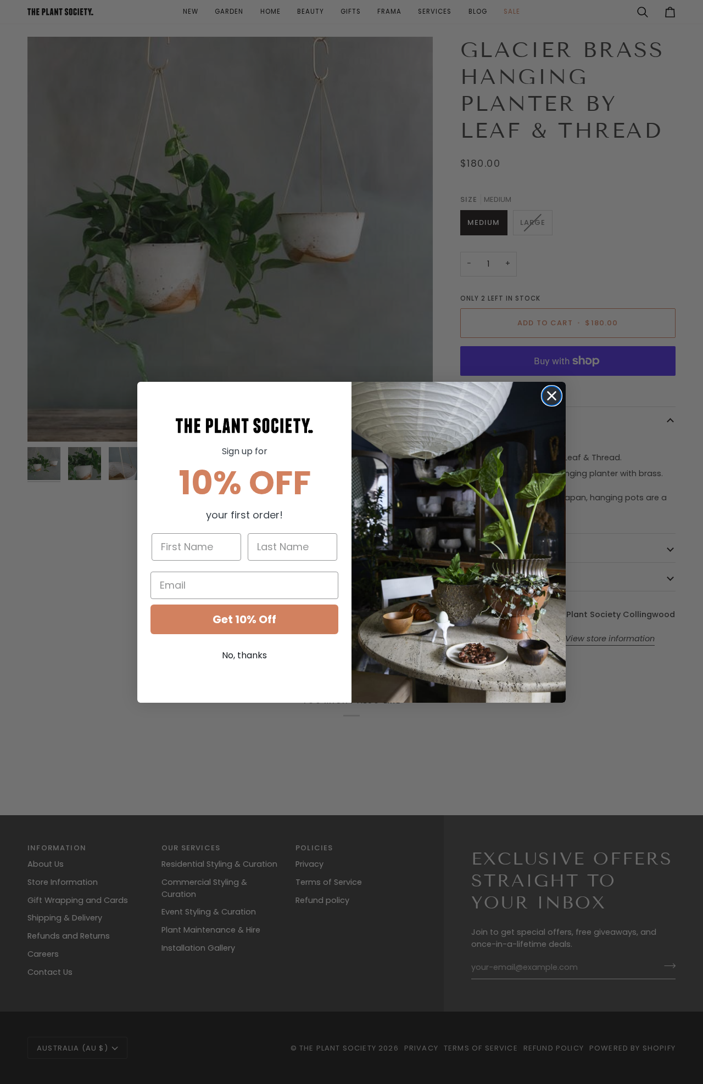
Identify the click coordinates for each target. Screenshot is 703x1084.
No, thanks (244, 655)
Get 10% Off (244, 619)
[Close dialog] (551, 395)
